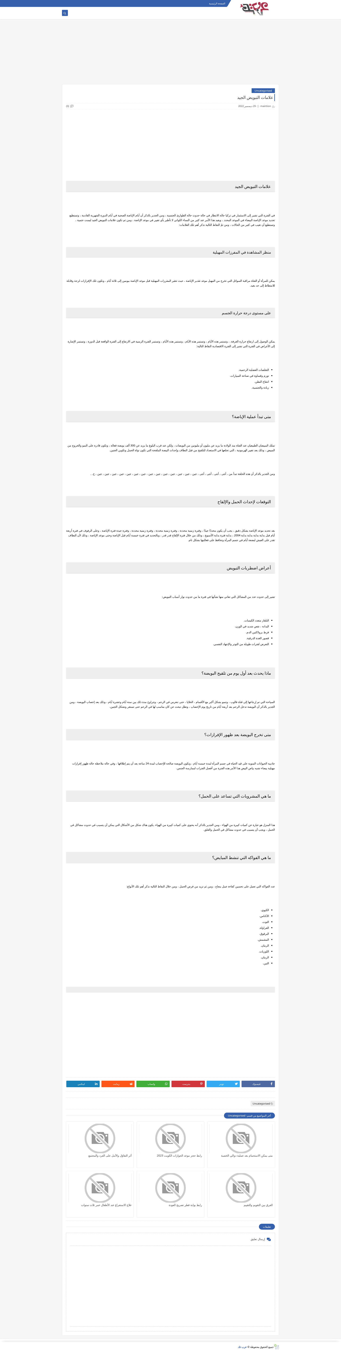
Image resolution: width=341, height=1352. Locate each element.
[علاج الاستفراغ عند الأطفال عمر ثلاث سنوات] (100, 1188)
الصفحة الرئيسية (217, 3)
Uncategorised (263, 90)
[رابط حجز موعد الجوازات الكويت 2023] (170, 1138)
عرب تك (242, 1347)
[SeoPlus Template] (276, 1346)
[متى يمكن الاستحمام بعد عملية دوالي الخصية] (241, 1138)
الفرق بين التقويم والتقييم (258, 1205)
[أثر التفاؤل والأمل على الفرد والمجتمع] (100, 1138)
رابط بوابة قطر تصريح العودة (185, 1205)
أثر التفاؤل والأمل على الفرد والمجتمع (110, 1155)
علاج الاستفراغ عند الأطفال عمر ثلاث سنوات (106, 1205)
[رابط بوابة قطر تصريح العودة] (170, 1188)
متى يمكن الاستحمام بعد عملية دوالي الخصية (247, 1155)
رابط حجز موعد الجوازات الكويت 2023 (179, 1155)
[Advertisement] (170, 53)
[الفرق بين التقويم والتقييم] (241, 1188)
